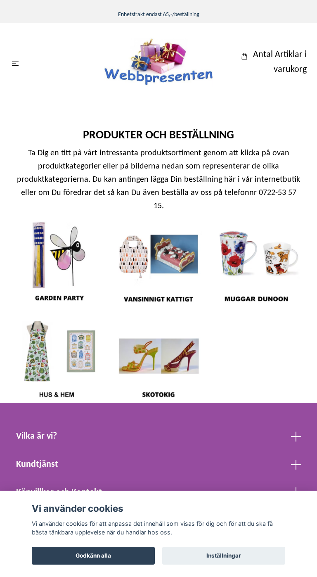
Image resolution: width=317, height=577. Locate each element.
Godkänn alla (93, 555)
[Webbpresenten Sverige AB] (158, 62)
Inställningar (223, 555)
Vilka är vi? (36, 436)
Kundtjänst (37, 464)
